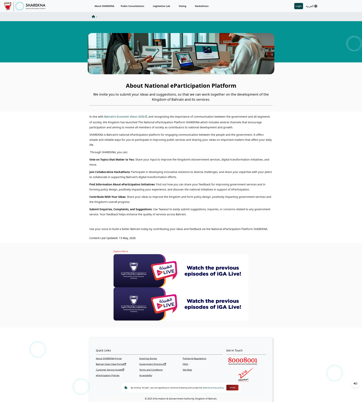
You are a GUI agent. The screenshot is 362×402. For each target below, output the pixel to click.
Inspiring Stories (148, 358)
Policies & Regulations (194, 358)
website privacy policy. (213, 387)
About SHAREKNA (104, 6)
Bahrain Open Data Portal (109, 364)
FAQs (185, 364)
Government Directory (151, 364)
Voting (182, 6)
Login (299, 6)
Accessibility (145, 375)
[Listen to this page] (355, 383)
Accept (232, 387)
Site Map (187, 369)
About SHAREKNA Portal (109, 358)
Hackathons (202, 6)
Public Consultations (132, 6)
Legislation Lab (161, 6)
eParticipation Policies (107, 375)
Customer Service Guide (109, 369)
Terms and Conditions (151, 369)
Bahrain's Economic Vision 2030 (124, 116)
